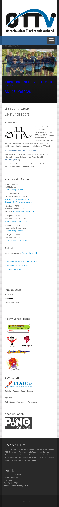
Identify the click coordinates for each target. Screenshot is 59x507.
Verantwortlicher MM (29, 253)
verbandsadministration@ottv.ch (16, 486)
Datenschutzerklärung (29, 501)
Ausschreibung (10, 190)
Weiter (34, 460)
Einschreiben (21, 190)
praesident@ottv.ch (12, 160)
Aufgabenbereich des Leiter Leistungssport (21, 150)
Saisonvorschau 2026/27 (14, 270)
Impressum (48, 499)
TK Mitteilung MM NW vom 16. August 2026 (21, 261)
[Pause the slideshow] (49, 63)
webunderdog (39, 499)
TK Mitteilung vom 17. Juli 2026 (16, 265)
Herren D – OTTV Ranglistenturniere (18, 202)
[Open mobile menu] (51, 40)
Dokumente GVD (27, 212)
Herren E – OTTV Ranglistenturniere (18, 199)
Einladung (17, 212)
